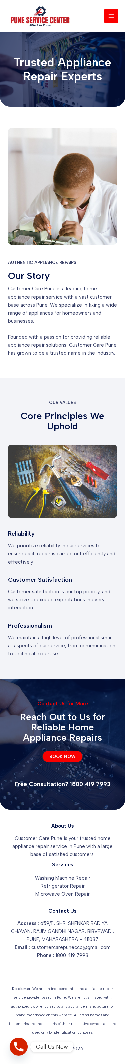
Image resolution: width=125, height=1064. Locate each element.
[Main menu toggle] (111, 16)
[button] (62, 757)
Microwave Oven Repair (62, 894)
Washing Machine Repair (62, 878)
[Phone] (19, 1047)
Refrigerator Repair (63, 886)
